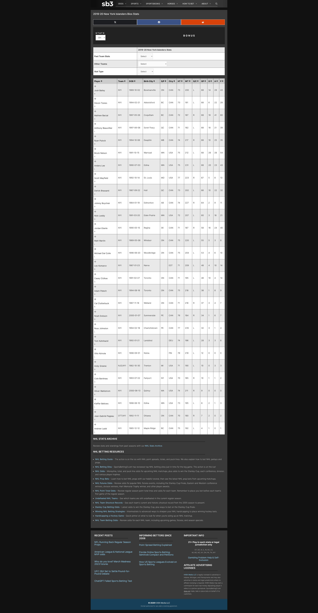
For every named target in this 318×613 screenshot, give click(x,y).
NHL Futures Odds (103, 483)
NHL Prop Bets (102, 479)
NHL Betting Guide (104, 459)
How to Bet (188, 3)
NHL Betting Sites (103, 467)
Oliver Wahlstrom (102, 391)
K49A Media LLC (190, 575)
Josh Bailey (99, 90)
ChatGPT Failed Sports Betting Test (113, 581)
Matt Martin (99, 240)
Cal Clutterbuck (101, 303)
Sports (135, 3)
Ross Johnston (101, 328)
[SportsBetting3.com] (108, 3)
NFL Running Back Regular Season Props (112, 543)
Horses (171, 3)
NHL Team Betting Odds (106, 520)
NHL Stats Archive (153, 446)
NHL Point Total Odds (105, 490)
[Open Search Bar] (215, 4)
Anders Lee (99, 165)
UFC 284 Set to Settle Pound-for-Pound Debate (112, 572)
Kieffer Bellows (101, 403)
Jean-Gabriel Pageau (104, 416)
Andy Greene (100, 366)
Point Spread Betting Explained (155, 545)
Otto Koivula (100, 353)
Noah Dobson (100, 316)
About (205, 3)
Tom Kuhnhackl (101, 341)
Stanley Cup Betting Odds (107, 507)
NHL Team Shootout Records (109, 502)
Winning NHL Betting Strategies (110, 511)
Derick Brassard (101, 190)
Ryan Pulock (100, 140)
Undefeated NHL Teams (106, 498)
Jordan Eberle (100, 228)
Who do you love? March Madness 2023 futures (112, 562)
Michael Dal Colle (102, 253)
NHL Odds (100, 471)
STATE (100, 33)
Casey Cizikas (101, 278)
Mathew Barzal (101, 115)
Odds (120, 3)
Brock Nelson (100, 153)
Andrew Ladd (100, 428)
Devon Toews (100, 103)
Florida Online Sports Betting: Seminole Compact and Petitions (156, 553)
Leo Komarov (100, 265)
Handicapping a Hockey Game (109, 516)
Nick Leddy (99, 215)
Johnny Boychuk (102, 203)
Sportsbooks (153, 3)
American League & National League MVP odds (113, 553)
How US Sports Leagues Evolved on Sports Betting (158, 563)
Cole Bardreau (101, 378)
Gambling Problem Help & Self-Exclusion (203, 558)
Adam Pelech (100, 291)
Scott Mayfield (101, 178)
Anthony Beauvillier (103, 128)
